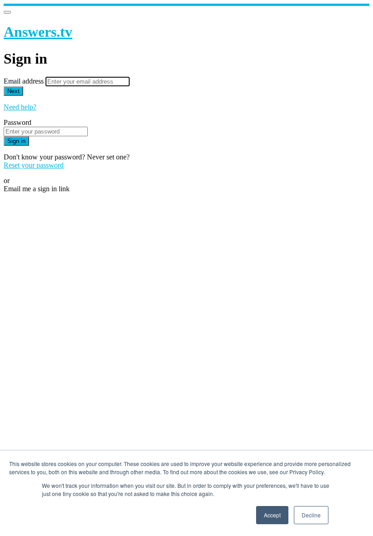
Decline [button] (311, 515)
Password (17, 122)
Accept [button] (272, 515)
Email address (24, 81)
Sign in (16, 141)
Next (13, 91)
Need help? (20, 107)
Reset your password (34, 165)
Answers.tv (38, 32)
